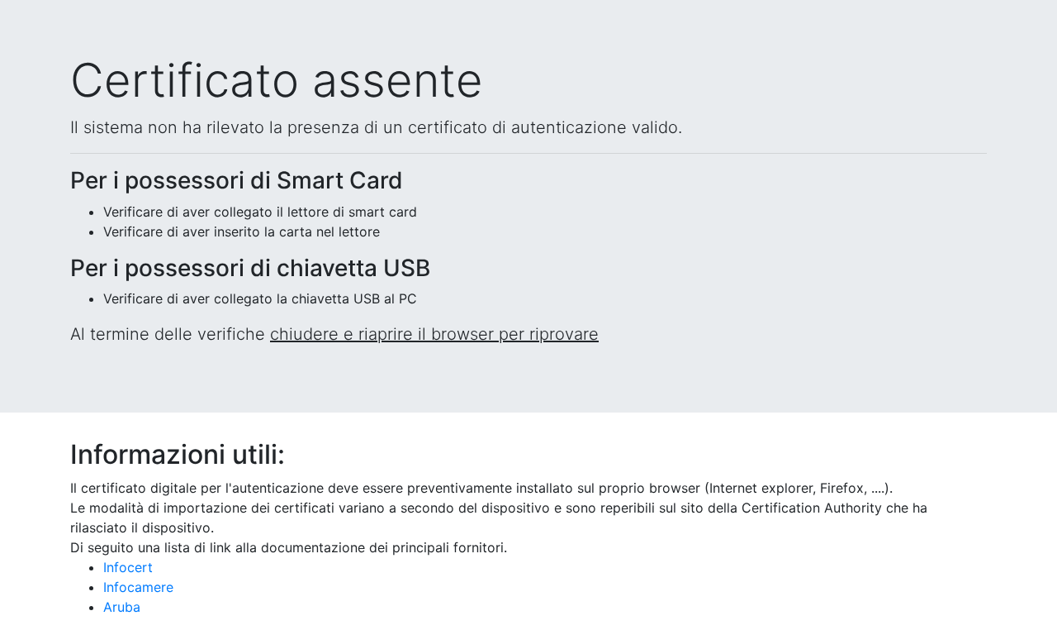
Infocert (128, 567)
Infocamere (138, 587)
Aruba (121, 607)
